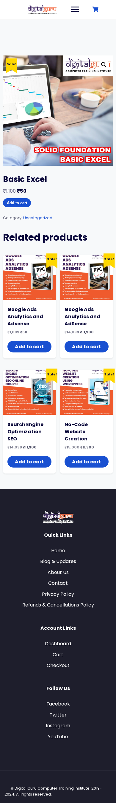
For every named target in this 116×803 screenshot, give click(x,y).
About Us (58, 572)
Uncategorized (37, 218)
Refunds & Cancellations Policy (58, 604)
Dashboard (58, 643)
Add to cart (17, 203)
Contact (58, 583)
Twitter (58, 714)
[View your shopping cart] (96, 9)
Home (58, 550)
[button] (103, 64)
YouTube (58, 736)
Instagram (58, 725)
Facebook (58, 703)
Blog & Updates (58, 561)
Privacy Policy (58, 594)
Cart (58, 654)
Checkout (58, 665)
